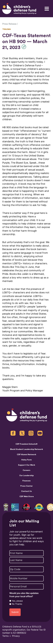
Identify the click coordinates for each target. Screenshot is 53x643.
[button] (24, 47)
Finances (26, 481)
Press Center (26, 486)
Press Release (9, 23)
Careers (26, 470)
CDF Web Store (26, 496)
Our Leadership (26, 476)
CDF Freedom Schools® (26, 444)
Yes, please (17, 600)
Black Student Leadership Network (26, 449)
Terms (5, 635)
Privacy (16, 635)
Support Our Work (26, 465)
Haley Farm (26, 460)
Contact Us (26, 491)
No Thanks (17, 604)
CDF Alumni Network (26, 455)
